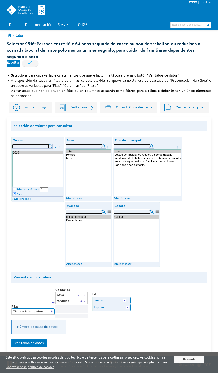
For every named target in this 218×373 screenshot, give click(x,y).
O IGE (83, 25)
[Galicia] (136, 217)
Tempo (18, 140)
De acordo (189, 359)
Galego (193, 3)
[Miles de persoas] (88, 217)
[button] (50, 146)
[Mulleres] (88, 158)
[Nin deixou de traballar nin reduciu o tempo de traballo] (147, 158)
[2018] (38, 152)
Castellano (205, 3)
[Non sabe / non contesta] (147, 165)
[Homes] (88, 155)
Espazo (120, 206)
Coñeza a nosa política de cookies (30, 367)
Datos (14, 25)
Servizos (65, 25)
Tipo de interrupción (130, 140)
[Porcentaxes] (88, 220)
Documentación (38, 25)
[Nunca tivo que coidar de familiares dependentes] (147, 161)
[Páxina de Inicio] (9, 35)
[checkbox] (14, 189)
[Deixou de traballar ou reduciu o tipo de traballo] (147, 155)
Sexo (70, 140)
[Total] (88, 151)
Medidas (73, 206)
